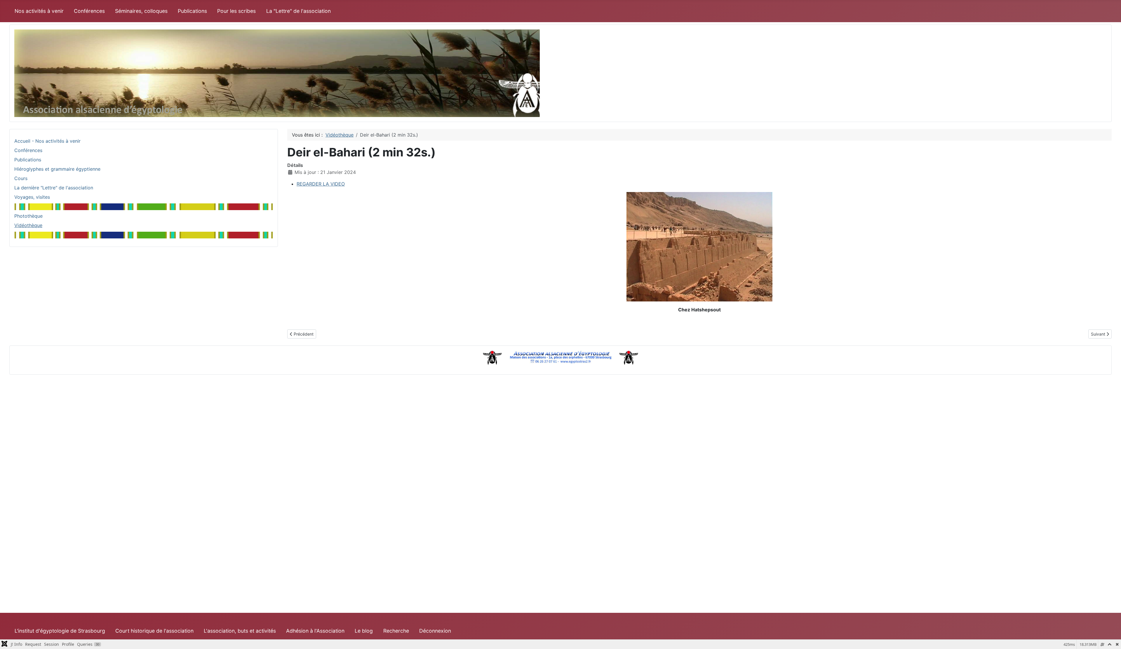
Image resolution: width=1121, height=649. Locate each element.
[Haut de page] (1110, 638)
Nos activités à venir (39, 11)
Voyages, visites (32, 197)
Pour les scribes (236, 11)
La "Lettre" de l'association (298, 11)
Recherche (396, 631)
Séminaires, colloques (141, 11)
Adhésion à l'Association (315, 631)
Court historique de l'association (154, 631)
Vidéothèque (28, 225)
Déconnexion (435, 631)
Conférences (89, 11)
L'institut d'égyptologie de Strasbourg (60, 631)
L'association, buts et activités (240, 631)
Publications (192, 11)
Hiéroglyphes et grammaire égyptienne (57, 169)
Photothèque (28, 216)
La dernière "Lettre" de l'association (53, 188)
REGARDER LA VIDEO (321, 184)
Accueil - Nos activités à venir (47, 141)
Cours (20, 178)
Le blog (364, 631)
